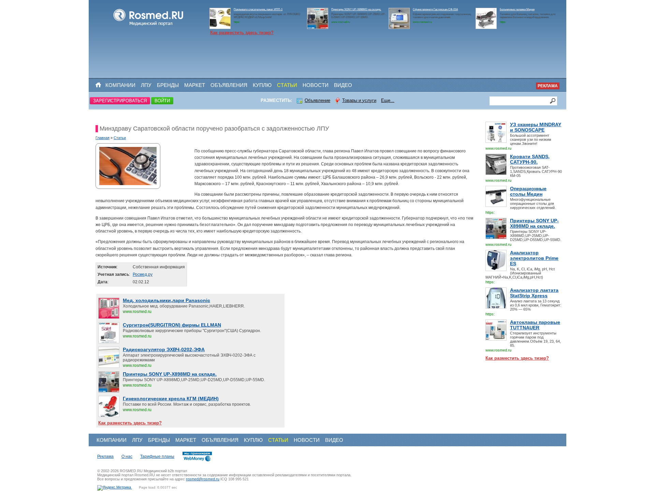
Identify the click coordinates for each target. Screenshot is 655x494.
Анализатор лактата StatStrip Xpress (534, 292)
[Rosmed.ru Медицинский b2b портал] (149, 26)
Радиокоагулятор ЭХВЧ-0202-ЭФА (164, 349)
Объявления (228, 85)
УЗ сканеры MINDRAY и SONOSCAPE (535, 127)
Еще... (387, 100)
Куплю (262, 85)
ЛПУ (146, 85)
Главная (103, 138)
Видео (343, 85)
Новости (316, 85)
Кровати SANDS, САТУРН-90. (530, 159)
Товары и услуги (359, 100)
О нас (126, 456)
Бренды (168, 85)
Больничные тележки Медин (517, 9)
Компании (120, 85)
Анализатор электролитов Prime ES (534, 258)
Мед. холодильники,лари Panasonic (166, 300)
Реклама (548, 86)
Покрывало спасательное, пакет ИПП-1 (258, 9)
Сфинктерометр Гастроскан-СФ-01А (435, 9)
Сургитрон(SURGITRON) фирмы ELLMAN (172, 325)
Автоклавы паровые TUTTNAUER (535, 324)
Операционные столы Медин (528, 191)
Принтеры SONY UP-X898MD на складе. (356, 9)
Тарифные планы (157, 456)
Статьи (287, 85)
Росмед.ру (142, 274)
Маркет (194, 85)
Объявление (317, 100)
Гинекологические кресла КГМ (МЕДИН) (171, 398)
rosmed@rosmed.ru (202, 479)
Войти (162, 100)
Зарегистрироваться (120, 100)
